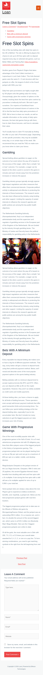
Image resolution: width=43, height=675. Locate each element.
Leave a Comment (9, 26)
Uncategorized (22, 26)
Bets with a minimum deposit (17, 34)
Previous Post (22, 558)
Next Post (21, 564)
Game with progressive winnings (19, 37)
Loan (6, 12)
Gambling (10, 31)
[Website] (21, 637)
